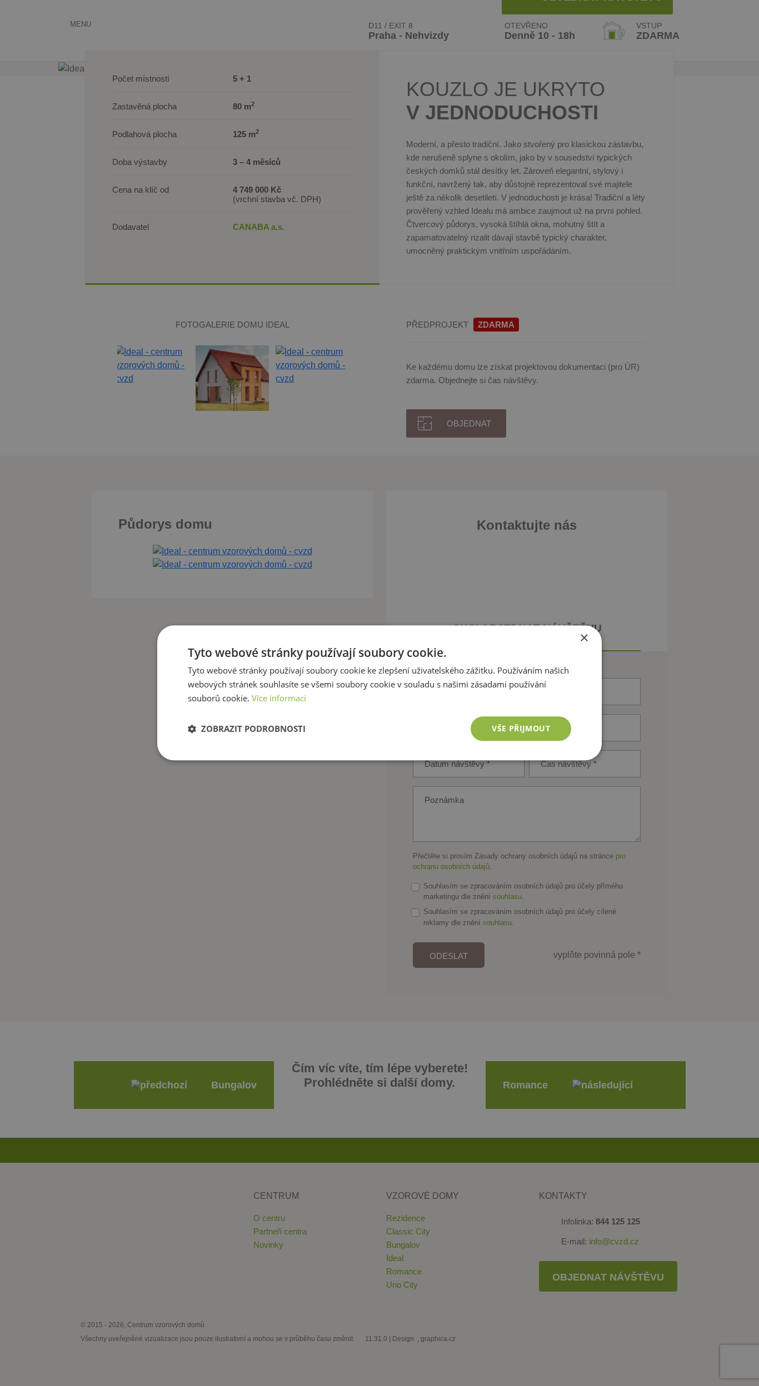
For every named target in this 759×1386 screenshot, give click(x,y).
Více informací (279, 698)
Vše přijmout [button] (521, 728)
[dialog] (379, 693)
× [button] (584, 638)
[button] (247, 729)
